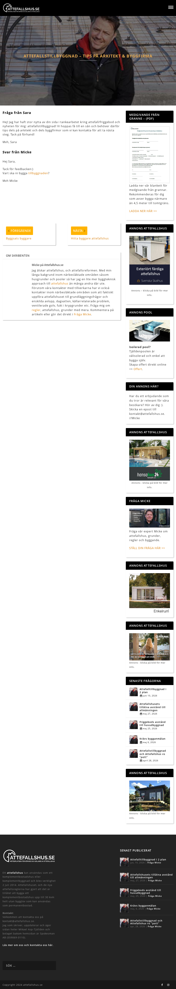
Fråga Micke (82, 314)
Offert (138, 369)
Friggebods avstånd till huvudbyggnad (153, 723)
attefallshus (59, 283)
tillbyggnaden (38, 173)
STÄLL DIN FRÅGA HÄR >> (147, 548)
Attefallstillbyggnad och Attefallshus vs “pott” (153, 754)
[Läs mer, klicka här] (149, 593)
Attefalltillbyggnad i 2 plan (153, 691)
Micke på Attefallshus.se (47, 265)
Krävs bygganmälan (153, 738)
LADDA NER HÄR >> (143, 211)
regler (36, 310)
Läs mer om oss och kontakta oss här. (28, 945)
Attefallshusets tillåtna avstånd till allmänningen (153, 707)
